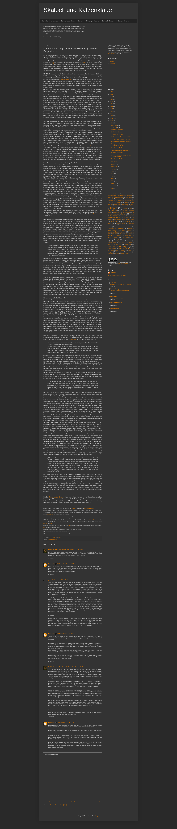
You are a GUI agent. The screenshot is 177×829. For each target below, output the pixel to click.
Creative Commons (123, 264)
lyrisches (110, 223)
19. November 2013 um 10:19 (65, 634)
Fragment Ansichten (116, 302)
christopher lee (129, 200)
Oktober (113, 164)
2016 (111, 116)
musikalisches (125, 227)
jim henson (126, 217)
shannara (129, 240)
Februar (113, 183)
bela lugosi (129, 197)
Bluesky (111, 61)
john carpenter (117, 219)
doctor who (117, 204)
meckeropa (113, 225)
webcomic (110, 253)
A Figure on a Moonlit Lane (116, 298)
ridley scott (128, 235)
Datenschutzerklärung (68, 21)
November (114, 127)
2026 (111, 92)
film (131, 208)
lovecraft (127, 221)
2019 (111, 108)
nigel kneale (121, 228)
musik (116, 226)
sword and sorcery (124, 248)
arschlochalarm (112, 195)
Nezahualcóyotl (97, 214)
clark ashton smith (116, 202)
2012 (111, 189)
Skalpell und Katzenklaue (77, 9)
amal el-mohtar (126, 193)
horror (123, 214)
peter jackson (126, 230)
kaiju (124, 219)
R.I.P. (121, 234)
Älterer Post (98, 802)
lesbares (54, 539)
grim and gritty (126, 212)
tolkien (123, 250)
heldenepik (116, 214)
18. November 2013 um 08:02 (74, 549)
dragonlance (125, 204)
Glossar (73, 508)
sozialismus (122, 242)
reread (110, 235)
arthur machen (121, 195)
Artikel (85, 63)
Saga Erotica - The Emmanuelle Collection (120, 284)
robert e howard (113, 237)
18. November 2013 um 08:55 (65, 564)
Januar (113, 186)
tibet (117, 250)
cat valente (120, 200)
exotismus (131, 205)
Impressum (54, 21)
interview (130, 215)
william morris (124, 253)
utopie (129, 250)
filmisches (112, 210)
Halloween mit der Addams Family (120, 150)
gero (49, 580)
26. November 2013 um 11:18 (65, 722)
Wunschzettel (111, 54)
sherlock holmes (112, 242)
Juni (112, 174)
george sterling (117, 212)
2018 (111, 111)
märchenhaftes (120, 223)
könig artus (130, 219)
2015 (111, 118)
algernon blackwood (113, 193)
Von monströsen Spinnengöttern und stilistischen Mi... (121, 155)
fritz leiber (125, 210)
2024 (111, 96)
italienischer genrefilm (114, 217)
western (117, 253)
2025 (111, 94)
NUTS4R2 (113, 283)
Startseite (45, 21)
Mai (112, 176)
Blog (52, 63)
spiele (130, 242)
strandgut (123, 246)
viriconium (129, 252)
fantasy (50, 539)
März (112, 181)
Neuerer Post (47, 802)
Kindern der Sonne (87, 146)
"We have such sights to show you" (120, 139)
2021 (111, 104)
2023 (111, 99)
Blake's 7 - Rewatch (108, 21)
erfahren (70, 180)
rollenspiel (117, 239)
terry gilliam (111, 250)
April (112, 178)
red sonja (128, 234)
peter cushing (112, 230)
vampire (110, 252)
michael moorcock (124, 225)
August (113, 169)
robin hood (125, 237)
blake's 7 (110, 199)
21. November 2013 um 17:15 (74, 667)
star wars (118, 244)
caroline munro (111, 200)
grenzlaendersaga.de (89, 508)
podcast (114, 234)
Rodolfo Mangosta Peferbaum (57, 549)
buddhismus (128, 199)
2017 (111, 113)
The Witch (114, 161)
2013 (111, 123)
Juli (112, 171)
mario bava (131, 223)
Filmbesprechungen (92, 21)
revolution (118, 235)
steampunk (128, 244)
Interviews (73, 339)
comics (126, 202)
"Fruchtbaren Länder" (65, 79)
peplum (130, 228)
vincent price (119, 252)
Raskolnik (51, 564)
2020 (111, 106)
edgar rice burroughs (120, 205)
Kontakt (80, 21)
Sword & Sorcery (123, 21)
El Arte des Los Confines (56, 497)
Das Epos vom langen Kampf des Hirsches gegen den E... (120, 144)
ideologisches (113, 216)
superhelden (111, 248)
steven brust (111, 246)
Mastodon (112, 63)
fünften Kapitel (93, 519)
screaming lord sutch (118, 240)
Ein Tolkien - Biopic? (116, 132)
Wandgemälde (50, 514)
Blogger (97, 816)
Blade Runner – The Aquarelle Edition (121, 137)
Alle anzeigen (131, 313)
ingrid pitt (123, 215)
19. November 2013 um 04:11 (60, 580)
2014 (111, 120)
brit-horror (119, 199)
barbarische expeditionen (115, 197)
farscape (125, 208)
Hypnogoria (113, 296)
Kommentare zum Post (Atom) (58, 805)
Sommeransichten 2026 (116, 304)
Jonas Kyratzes (114, 308)
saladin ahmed (125, 239)
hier (44, 523)
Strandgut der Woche (117, 129)
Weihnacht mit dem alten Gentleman (121, 141)
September (114, 166)
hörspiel (132, 214)
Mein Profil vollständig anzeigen (117, 275)
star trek (110, 244)
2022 (111, 101)
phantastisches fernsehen (116, 232)
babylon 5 (129, 195)
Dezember (114, 125)
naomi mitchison (112, 228)
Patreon (112, 310)
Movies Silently (114, 289)
